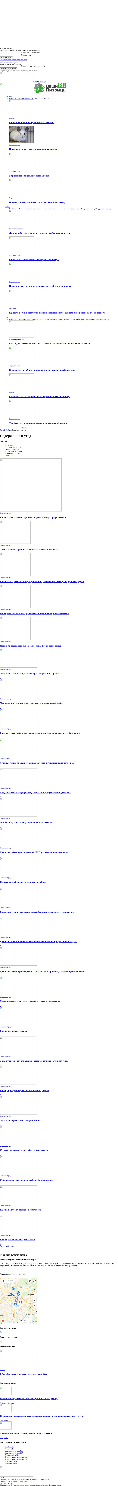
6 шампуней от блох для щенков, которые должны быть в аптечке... (34, 1061)
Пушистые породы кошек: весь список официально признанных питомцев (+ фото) (42, 1416)
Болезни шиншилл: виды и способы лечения (31, 122)
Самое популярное (12, 449)
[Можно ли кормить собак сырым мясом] (18, 1114)
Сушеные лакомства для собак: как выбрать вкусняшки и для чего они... (37, 763)
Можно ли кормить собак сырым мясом (20, 1120)
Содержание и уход (41, 98)
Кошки (7, 207)
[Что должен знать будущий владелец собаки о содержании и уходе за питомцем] (18, 786)
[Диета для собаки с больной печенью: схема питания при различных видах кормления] (18, 935)
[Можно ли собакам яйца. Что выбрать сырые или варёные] (18, 667)
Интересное (23, 209)
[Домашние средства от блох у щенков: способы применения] (18, 995)
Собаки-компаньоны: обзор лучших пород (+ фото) (26, 1433)
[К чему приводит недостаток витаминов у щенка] (18, 1084)
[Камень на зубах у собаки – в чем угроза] (18, 1203)
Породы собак (74, 319)
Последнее (9, 445)
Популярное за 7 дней (13, 451)
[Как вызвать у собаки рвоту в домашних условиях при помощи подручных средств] (15, 575)
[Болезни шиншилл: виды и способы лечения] (21, 116)
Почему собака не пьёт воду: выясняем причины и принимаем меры (34, 613)
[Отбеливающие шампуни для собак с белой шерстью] (18, 1173)
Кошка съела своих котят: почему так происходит (34, 259)
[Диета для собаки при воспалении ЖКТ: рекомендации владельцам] (18, 846)
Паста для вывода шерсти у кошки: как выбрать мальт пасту (40, 286)
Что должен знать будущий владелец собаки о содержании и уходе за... (35, 792)
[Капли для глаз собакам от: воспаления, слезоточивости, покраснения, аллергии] (21, 337)
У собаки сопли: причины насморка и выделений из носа (38, 423)
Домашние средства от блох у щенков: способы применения (30, 1001)
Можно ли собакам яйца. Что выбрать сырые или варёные (29, 673)
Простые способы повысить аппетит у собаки (23, 882)
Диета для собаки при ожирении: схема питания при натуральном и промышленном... (43, 971)
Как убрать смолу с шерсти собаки (17, 1239)
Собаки (7, 317)
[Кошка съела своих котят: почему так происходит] (21, 253)
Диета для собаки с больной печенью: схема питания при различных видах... (38, 941)
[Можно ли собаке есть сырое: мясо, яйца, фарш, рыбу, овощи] (15, 639)
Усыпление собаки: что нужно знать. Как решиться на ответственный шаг (37, 912)
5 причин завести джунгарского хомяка (29, 176)
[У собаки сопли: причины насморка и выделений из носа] (21, 417)
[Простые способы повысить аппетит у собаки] (18, 875)
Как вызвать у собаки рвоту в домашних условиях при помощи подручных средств (42, 581)
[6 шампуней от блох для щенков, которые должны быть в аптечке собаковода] (18, 1054)
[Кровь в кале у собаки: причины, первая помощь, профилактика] (21, 363)
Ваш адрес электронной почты (33, 66)
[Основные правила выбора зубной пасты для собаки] (18, 816)
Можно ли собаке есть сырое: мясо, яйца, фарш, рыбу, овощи (30, 646)
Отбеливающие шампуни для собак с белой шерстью (26, 1180)
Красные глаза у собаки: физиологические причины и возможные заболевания (40, 733)
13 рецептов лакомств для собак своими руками (24, 1150)
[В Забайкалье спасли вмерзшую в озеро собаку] (18, 1368)
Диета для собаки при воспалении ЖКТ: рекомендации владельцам (34, 852)
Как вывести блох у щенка (13, 1031)
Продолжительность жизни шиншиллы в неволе (33, 149)
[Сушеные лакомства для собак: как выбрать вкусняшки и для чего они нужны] (18, 756)
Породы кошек (74, 209)
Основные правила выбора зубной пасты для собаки (26, 822)
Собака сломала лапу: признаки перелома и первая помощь (39, 396)
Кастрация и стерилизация (38, 209)
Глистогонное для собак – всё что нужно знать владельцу (29, 1398)
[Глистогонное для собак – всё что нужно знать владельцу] (6, 1394)
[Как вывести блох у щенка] (18, 1025)
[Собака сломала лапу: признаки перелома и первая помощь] (21, 390)
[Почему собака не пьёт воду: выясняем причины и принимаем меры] (15, 607)
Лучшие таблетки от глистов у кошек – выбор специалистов (39, 233)
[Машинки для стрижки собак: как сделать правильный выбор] (18, 697)
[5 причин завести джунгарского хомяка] (21, 169)
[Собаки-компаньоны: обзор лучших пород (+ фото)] (6, 1429)
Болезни (15, 98)
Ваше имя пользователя (30, 53)
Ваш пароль (26, 55)
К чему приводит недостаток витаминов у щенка (24, 1090)
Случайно (8, 455)
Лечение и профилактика (59, 209)
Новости (2, 1370)
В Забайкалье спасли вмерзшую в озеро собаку (23, 1374)
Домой (2, 430)
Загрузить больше (7, 1246)
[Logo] (16, 92)
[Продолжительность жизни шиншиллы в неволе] (21, 143)
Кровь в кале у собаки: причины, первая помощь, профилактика (42, 370)
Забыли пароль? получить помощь (13, 60)
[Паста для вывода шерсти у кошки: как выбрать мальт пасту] (21, 280)
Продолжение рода (26, 98)
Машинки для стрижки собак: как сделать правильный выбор (31, 703)
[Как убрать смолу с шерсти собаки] (18, 1233)
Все (10, 98)
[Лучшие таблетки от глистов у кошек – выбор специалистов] (21, 226)
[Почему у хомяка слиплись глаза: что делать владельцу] (21, 196)
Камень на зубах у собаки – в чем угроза (20, 1210)
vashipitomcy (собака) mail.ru (19, 1481)
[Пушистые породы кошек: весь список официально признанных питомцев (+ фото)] (6, 1411)
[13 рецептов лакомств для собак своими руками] (18, 1144)
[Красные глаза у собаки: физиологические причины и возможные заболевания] (18, 726)
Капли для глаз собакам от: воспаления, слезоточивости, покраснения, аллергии (49, 343)
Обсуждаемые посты (13, 447)
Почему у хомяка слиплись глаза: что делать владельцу (37, 202)
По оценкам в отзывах (13, 453)
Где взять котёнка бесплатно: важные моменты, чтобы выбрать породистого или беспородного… (58, 313)
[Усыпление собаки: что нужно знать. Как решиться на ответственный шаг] (18, 905)
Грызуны (8, 96)
